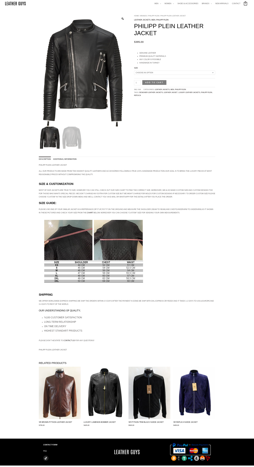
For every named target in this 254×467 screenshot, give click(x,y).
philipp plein (206, 92)
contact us (69, 340)
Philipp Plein (153, 16)
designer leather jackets (151, 92)
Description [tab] (45, 159)
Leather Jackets (142, 20)
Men (156, 4)
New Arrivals (221, 4)
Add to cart (154, 82)
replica (137, 95)
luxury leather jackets (189, 92)
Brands (205, 4)
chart (90, 213)
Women (167, 4)
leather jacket (171, 92)
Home (136, 16)
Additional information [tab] (65, 159)
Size (136, 68)
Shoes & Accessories (187, 4)
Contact (236, 4)
